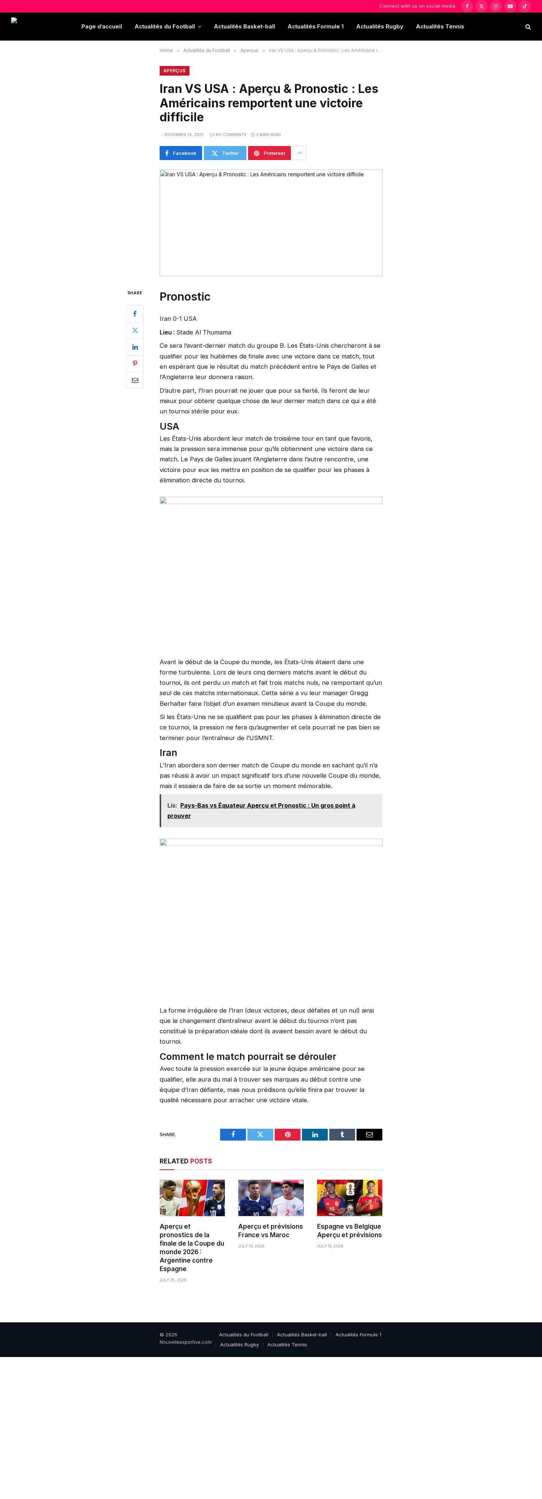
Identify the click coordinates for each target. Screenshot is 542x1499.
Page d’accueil (101, 26)
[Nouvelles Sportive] (40, 26)
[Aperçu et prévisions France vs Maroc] (270, 1198)
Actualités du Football (165, 26)
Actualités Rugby (379, 26)
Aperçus (174, 70)
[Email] (134, 380)
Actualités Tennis (440, 26)
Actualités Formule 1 (316, 26)
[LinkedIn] (134, 347)
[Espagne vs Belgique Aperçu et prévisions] (349, 1198)
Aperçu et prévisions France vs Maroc (270, 1231)
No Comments (231, 134)
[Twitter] (134, 330)
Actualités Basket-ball (244, 26)
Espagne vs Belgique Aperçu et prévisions (349, 1231)
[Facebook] (134, 313)
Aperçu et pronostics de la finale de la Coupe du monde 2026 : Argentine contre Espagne (192, 1248)
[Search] (527, 26)
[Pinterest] (134, 363)
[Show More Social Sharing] (300, 153)
